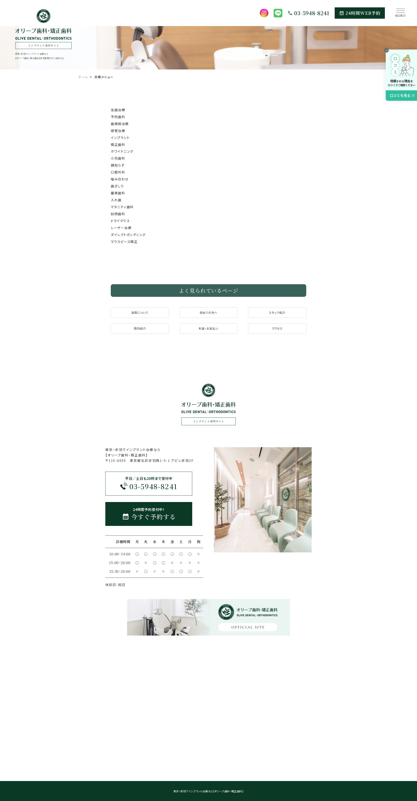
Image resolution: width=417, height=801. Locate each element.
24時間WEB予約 (363, 13)
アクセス (277, 328)
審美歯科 (118, 193)
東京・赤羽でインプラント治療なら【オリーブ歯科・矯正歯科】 (208, 791)
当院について (140, 312)
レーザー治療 (121, 227)
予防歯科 (118, 116)
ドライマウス (120, 220)
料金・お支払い (208, 328)
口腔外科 (118, 172)
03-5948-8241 (311, 13)
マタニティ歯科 (122, 207)
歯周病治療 (120, 123)
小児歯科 (118, 158)
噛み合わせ (120, 179)
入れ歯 (116, 200)
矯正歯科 (118, 144)
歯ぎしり (117, 186)
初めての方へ (208, 312)
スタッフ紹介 (277, 312)
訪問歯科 (118, 213)
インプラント (120, 137)
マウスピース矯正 (124, 241)
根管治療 (118, 130)
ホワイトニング (122, 151)
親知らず (117, 165)
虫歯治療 (118, 109)
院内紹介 (140, 328)
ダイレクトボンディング (128, 234)
